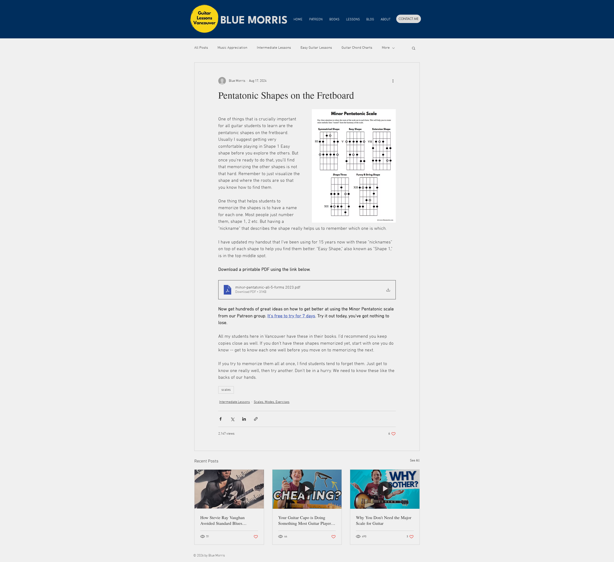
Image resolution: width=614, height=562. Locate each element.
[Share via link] (256, 419)
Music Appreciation (232, 48)
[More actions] (393, 81)
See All (415, 461)
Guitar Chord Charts (357, 48)
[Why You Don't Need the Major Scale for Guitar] (384, 489)
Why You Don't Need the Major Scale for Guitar (383, 520)
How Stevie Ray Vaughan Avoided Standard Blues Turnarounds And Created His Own (226, 520)
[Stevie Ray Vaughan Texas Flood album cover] (229, 489)
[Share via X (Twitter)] (232, 419)
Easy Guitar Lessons (316, 48)
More (386, 48)
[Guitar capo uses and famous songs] (307, 489)
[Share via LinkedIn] (244, 419)
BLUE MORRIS (254, 21)
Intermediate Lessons (274, 48)
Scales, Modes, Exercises (271, 402)
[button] (413, 48)
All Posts (201, 48)
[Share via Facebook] (220, 419)
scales (226, 390)
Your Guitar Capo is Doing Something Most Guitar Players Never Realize (305, 520)
